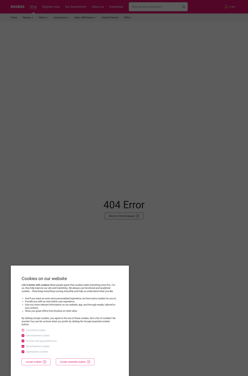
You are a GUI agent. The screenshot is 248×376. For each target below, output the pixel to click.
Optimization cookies (37, 351)
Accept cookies (34, 361)
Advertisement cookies (38, 335)
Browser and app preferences (41, 341)
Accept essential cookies (73, 361)
